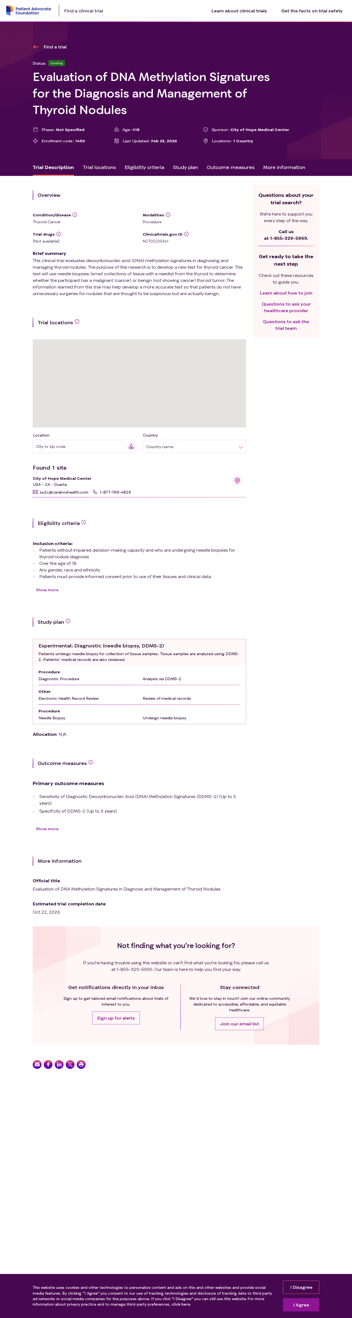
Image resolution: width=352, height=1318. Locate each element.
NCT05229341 (156, 241)
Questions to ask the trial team (286, 325)
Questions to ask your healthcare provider (286, 307)
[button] (60, 492)
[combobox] (81, 446)
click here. (181, 1304)
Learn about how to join (286, 292)
